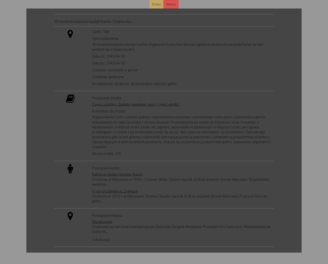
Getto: (97, 31)
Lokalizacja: (101, 239)
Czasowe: (99, 70)
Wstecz (171, 4)
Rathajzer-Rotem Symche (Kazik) (117, 174)
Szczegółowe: (103, 83)
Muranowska (102, 221)
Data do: (98, 63)
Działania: (99, 77)
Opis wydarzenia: (105, 38)
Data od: (98, 56)
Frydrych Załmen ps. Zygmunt (115, 191)
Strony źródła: (103, 153)
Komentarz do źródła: (109, 111)
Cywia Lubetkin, (135, 104)
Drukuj (156, 4)
